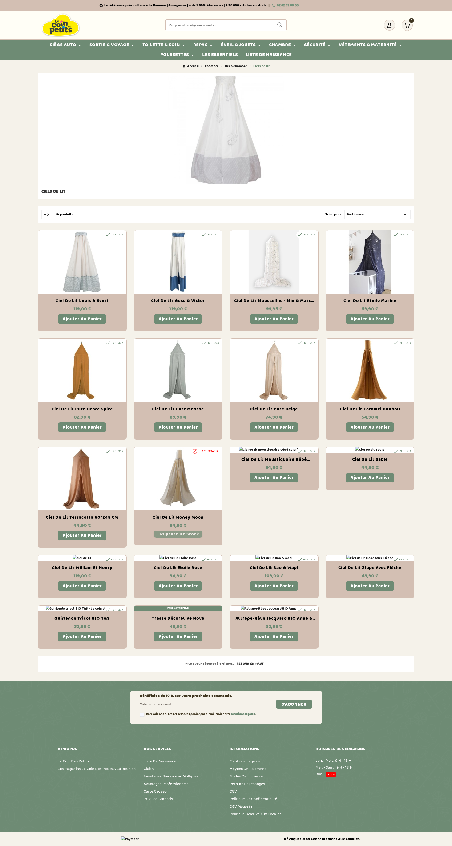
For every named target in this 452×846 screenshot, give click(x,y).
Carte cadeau (155, 791)
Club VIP (151, 768)
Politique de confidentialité (253, 798)
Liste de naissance (160, 761)
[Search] (279, 25)
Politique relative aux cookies (255, 814)
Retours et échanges (247, 783)
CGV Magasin (241, 806)
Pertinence (377, 214)
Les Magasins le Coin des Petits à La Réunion (97, 768)
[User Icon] (389, 25)
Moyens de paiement (248, 768)
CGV (233, 791)
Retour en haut (250, 664)
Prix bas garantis (158, 798)
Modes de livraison (246, 776)
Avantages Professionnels (166, 783)
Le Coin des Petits (73, 761)
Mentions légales (243, 714)
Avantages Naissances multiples (171, 776)
